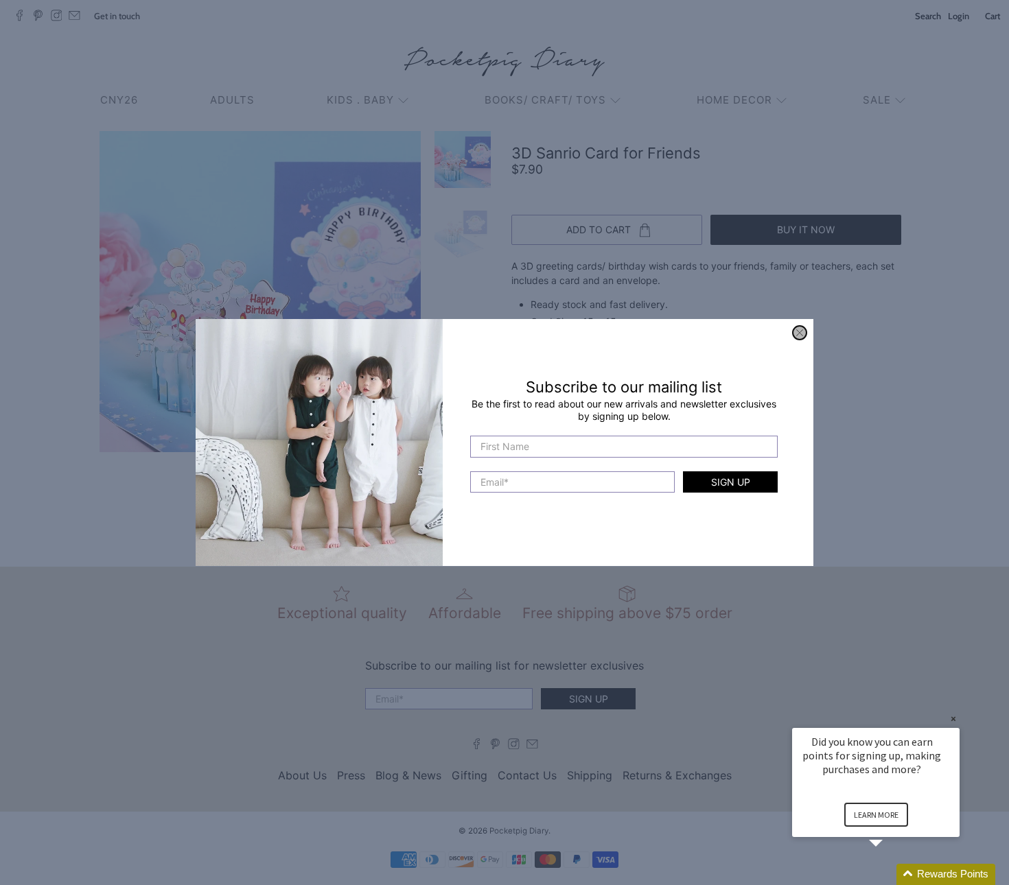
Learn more (876, 815)
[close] (800, 333)
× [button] (953, 718)
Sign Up (730, 482)
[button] (892, 874)
